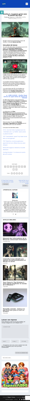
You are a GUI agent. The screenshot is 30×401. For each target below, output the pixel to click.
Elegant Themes (11, 397)
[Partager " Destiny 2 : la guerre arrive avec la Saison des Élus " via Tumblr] (13, 166)
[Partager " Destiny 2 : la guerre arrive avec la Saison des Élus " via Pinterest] (16, 166)
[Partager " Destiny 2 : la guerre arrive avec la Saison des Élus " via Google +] (10, 166)
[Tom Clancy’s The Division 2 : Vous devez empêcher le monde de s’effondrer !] (15, 272)
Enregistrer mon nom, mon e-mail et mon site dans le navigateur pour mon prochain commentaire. (14, 346)
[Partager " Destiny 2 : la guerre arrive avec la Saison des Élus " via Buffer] (22, 166)
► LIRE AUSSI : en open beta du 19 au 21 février (15, 96)
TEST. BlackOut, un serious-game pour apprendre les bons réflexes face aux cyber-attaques (14, 143)
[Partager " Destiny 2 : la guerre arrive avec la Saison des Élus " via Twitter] (8, 166)
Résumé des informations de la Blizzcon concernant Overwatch (15, 238)
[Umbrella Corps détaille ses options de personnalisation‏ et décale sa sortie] (15, 250)
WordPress (24, 397)
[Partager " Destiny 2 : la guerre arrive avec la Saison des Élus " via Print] (16, 169)
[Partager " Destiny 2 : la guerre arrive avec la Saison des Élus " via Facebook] (5, 166)
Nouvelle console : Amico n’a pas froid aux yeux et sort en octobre (14, 310)
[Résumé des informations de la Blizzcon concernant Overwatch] (15, 229)
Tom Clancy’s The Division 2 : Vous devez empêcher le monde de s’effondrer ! (15, 283)
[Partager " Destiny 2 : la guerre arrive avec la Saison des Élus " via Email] (13, 169)
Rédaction (12, 17)
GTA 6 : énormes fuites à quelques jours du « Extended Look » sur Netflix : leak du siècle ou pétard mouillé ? (14, 131)
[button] (2, 12)
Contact (16, 399)
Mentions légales (9, 399)
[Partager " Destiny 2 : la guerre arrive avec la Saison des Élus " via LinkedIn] (19, 166)
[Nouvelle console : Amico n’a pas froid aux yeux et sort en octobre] (15, 297)
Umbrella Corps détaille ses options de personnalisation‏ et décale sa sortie (14, 260)
